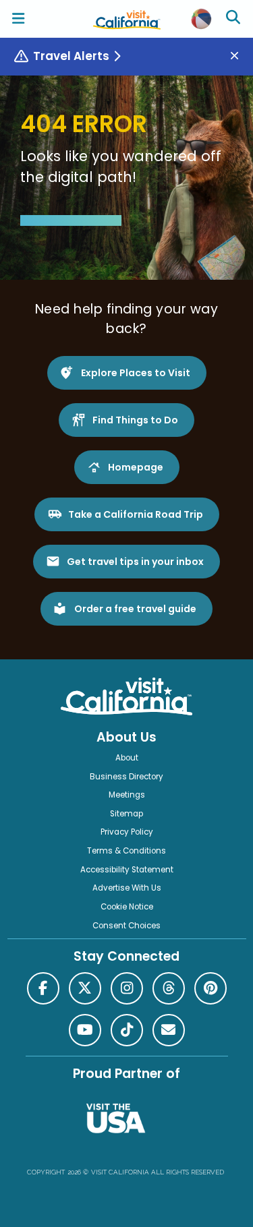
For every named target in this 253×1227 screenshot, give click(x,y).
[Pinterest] (210, 988)
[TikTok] (127, 1030)
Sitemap (126, 813)
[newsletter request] (168, 1030)
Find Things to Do (135, 420)
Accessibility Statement (126, 869)
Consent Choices (126, 925)
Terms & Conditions (126, 850)
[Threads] (168, 988)
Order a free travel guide (135, 609)
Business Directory (126, 776)
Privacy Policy (127, 832)
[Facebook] (43, 988)
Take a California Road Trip (135, 514)
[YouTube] (85, 1030)
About (126, 757)
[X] (85, 988)
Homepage (135, 467)
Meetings (127, 794)
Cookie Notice (127, 906)
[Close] (239, 56)
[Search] (234, 18)
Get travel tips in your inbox (135, 561)
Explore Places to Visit (135, 373)
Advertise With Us (126, 887)
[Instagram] (127, 988)
